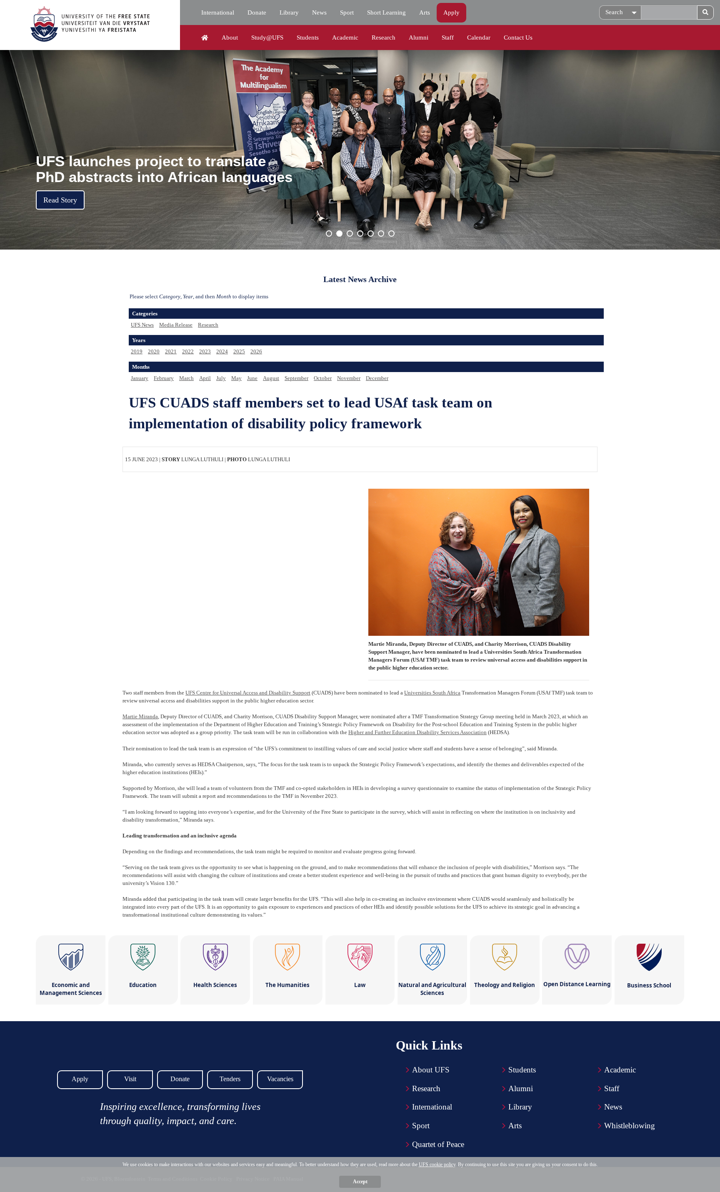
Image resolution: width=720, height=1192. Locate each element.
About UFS (431, 1069)
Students (308, 37)
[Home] (205, 38)
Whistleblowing (629, 1125)
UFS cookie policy (437, 1164)
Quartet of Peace (438, 1144)
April (205, 378)
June (252, 378)
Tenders (230, 1078)
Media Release (175, 325)
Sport (347, 12)
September (296, 378)
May (236, 378)
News (319, 12)
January (139, 378)
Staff (448, 37)
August (271, 378)
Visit (130, 1078)
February (164, 378)
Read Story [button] (60, 200)
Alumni (418, 37)
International (217, 12)
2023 (205, 351)
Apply (451, 12)
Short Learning (386, 12)
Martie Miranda (140, 716)
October (323, 378)
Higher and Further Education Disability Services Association (417, 732)
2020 (154, 351)
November (348, 378)
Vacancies (280, 1078)
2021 (171, 351)
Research (383, 37)
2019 (136, 351)
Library (289, 12)
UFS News (142, 325)
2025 (239, 351)
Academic (345, 37)
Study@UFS (267, 37)
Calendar (478, 37)
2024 (222, 351)
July (221, 378)
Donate (257, 12)
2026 (256, 351)
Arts (424, 12)
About (230, 37)
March (186, 378)
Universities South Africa (432, 693)
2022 (188, 351)
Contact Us (518, 37)
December (377, 378)
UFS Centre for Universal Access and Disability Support (247, 693)
